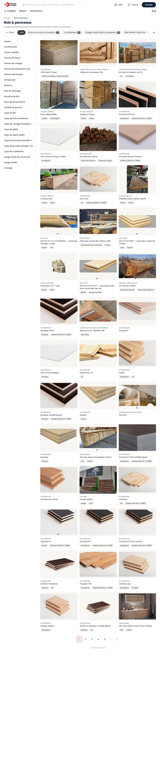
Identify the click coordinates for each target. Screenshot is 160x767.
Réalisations (36, 11)
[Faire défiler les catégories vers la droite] (148, 32)
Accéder (149, 5)
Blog (154, 11)
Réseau (22, 11)
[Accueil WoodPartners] (10, 5)
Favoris (135, 5)
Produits (11, 11)
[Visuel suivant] (114, 95)
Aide (120, 5)
